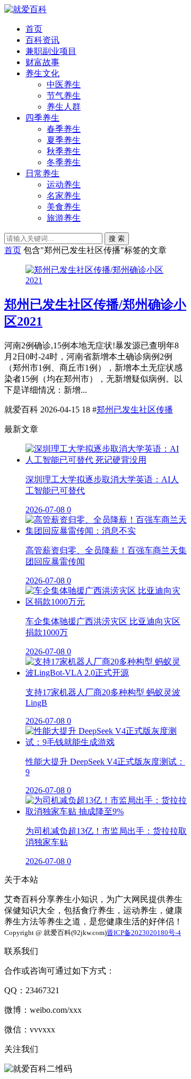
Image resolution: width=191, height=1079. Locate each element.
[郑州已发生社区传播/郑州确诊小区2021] (95, 280)
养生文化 (42, 73)
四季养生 (42, 117)
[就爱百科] (25, 9)
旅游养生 (64, 217)
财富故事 (42, 62)
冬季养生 (64, 162)
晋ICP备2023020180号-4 (144, 933)
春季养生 (64, 128)
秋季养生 (64, 151)
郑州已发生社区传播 (135, 409)
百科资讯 (42, 39)
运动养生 (64, 184)
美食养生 (64, 206)
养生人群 (64, 106)
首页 (33, 28)
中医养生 (64, 84)
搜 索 (117, 238)
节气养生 (64, 95)
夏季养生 (64, 140)
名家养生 (64, 195)
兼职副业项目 (50, 51)
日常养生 (42, 173)
